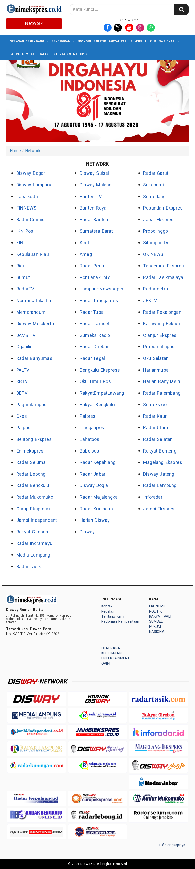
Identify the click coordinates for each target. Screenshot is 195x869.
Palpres (87, 416)
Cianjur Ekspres (159, 335)
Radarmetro (155, 289)
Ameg (86, 254)
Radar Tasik (28, 566)
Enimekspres (29, 451)
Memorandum (30, 312)
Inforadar (152, 497)
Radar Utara (155, 427)
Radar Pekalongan (162, 312)
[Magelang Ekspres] (158, 748)
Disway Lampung (34, 185)
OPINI (84, 54)
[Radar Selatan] (97, 831)
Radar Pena (92, 266)
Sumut (23, 277)
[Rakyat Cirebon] (158, 715)
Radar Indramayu (34, 543)
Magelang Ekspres (162, 462)
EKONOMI (84, 41)
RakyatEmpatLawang (102, 393)
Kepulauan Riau (32, 254)
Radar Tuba (92, 312)
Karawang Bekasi (161, 323)
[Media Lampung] (36, 715)
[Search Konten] (181, 9)
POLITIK (100, 41)
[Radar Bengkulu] (36, 815)
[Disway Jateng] (97, 748)
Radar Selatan (158, 439)
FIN (20, 242)
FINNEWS (26, 208)
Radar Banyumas (34, 358)
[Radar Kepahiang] (36, 798)
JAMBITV (25, 335)
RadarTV (25, 289)
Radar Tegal (92, 358)
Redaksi (107, 611)
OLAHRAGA (15, 54)
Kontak (106, 606)
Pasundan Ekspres (163, 208)
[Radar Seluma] (158, 815)
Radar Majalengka (99, 497)
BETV (21, 393)
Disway (87, 532)
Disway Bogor (30, 173)
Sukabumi (153, 185)
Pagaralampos (31, 404)
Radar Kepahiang (98, 462)
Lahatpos (90, 439)
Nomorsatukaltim (34, 300)
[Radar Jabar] (158, 781)
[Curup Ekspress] (97, 798)
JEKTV (150, 300)
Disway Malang (96, 185)
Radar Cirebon (95, 346)
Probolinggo (155, 231)
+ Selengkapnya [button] (172, 845)
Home (15, 151)
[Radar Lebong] (97, 815)
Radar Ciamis (30, 219)
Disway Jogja (94, 485)
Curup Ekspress (33, 509)
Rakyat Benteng (159, 451)
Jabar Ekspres (158, 219)
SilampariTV (155, 242)
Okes (21, 416)
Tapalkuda (27, 196)
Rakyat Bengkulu (97, 404)
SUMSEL (136, 41)
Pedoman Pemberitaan (120, 621)
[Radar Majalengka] (97, 765)
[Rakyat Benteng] (36, 831)
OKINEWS (153, 254)
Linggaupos (92, 427)
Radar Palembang (162, 393)
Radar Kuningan (96, 509)
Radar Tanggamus (99, 300)
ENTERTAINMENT (65, 54)
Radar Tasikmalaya (163, 277)
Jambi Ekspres (159, 509)
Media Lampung (33, 555)
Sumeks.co (155, 404)
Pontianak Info (95, 277)
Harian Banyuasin (161, 381)
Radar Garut (155, 173)
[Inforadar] (158, 731)
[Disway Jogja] (158, 765)
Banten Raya (93, 208)
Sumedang (154, 196)
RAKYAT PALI (118, 41)
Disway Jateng (158, 474)
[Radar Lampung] (36, 748)
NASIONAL (167, 41)
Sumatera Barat (96, 231)
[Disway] (36, 698)
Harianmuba (156, 370)
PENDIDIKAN (61, 41)
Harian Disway (95, 520)
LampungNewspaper (101, 289)
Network (32, 151)
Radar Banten (94, 219)
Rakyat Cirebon (32, 532)
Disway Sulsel (94, 173)
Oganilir (24, 346)
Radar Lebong (31, 474)
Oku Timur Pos (95, 381)
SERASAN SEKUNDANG (27, 41)
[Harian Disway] (97, 698)
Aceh (85, 242)
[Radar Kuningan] (36, 765)
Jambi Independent (36, 520)
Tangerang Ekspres (163, 266)
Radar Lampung (160, 485)
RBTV (22, 381)
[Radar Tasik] (158, 698)
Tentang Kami (112, 616)
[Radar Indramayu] (97, 715)
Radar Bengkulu (32, 485)
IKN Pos (25, 231)
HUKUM (150, 41)
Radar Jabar (92, 474)
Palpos (23, 427)
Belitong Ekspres (34, 439)
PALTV (22, 370)
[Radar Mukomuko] (158, 798)
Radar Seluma (31, 462)
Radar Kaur (155, 416)
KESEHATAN (40, 54)
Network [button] (34, 23)
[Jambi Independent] (36, 731)
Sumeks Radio (95, 335)
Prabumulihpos (159, 346)
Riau (20, 266)
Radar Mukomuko (34, 497)
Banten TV (91, 196)
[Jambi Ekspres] (97, 731)
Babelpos (89, 451)
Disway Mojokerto (35, 323)
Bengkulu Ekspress (100, 370)
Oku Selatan (156, 358)
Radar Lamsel (94, 323)
